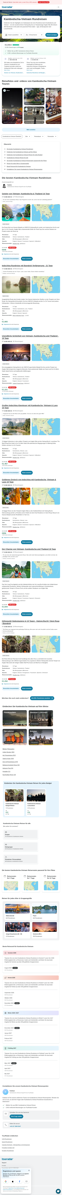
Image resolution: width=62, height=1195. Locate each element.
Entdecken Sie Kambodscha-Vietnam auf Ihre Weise (22, 152)
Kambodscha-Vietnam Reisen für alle (17, 157)
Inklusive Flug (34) (8, 768)
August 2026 (8, 968)
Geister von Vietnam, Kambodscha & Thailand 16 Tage (13, 73)
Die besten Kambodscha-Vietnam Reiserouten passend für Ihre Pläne (27, 160)
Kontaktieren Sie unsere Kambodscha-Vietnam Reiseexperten (24, 169)
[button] (31, 254)
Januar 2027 (8, 1033)
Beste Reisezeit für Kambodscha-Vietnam (19, 166)
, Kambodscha (20, 236)
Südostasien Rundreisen (7, 11)
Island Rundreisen (7, 1142)
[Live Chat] (58, 1191)
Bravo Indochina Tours (18, 315)
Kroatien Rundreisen (8, 1150)
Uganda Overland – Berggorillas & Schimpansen (16, 1145)
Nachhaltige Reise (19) (9, 774)
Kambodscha (16, 450)
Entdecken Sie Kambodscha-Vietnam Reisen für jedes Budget (24, 155)
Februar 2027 (8, 1038)
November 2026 (9, 1003)
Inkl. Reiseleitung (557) (9, 755)
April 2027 (7, 1068)
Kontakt (4, 1165)
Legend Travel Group (18, 383)
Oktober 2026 (8, 998)
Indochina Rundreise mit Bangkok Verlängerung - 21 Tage (36, 73)
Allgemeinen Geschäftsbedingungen (16, 1188)
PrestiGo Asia (16, 600)
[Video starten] (12, 105)
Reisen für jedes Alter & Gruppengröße (18, 163)
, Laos (25, 308)
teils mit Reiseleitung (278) (10, 762)
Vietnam (15, 236)
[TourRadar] (7, 7)
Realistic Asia (16, 243)
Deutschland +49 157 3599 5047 (10, 1168)
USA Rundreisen (7, 1139)
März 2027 (8, 1063)
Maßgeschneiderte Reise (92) (11, 765)
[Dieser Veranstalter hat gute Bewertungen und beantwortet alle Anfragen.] (27, 315)
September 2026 (9, 992)
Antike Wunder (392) (8, 752)
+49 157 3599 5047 (15, 1126)
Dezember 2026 (9, 1028)
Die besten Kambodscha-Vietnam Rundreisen (20, 149)
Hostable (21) (6, 771)
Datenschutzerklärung (8, 1189)
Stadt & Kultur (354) (8, 758)
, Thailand (26, 236)
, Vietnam (21, 450)
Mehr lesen (7, 70)
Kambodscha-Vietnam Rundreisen (21, 11)
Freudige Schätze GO (8, 1147)
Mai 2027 (7, 1073)
